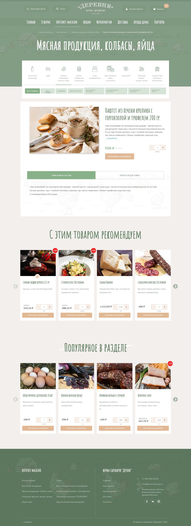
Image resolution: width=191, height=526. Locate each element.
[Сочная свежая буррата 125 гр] (38, 263)
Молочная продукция (32, 77)
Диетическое (75, 91)
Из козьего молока (91, 91)
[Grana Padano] (114, 263)
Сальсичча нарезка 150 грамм (152, 282)
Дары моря (126, 76)
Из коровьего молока (112, 91)
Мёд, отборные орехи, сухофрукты (110, 78)
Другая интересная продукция (79, 78)
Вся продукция (28, 480)
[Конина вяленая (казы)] (76, 376)
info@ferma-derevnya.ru (152, 484)
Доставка (107, 496)
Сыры (48, 76)
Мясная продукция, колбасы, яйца (63, 78)
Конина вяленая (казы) (71, 395)
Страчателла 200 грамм (72, 282)
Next (174, 285)
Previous (14, 285)
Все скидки (47, 91)
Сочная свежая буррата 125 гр (36, 282)
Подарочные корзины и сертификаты (157, 78)
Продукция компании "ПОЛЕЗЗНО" (72, 496)
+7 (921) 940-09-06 (150, 479)
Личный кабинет (136, 9)
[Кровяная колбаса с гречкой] (114, 376)
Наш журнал (108, 486)
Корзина (162, 7)
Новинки (61, 91)
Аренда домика (110, 491)
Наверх (28, 522)
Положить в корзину (119, 156)
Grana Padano (106, 282)
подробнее (112, 138)
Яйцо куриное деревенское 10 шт (38, 395)
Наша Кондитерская (94, 77)
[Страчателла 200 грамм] (76, 263)
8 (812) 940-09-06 (38, 9)
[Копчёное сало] (153, 376)
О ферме (107, 480)
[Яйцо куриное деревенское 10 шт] (38, 376)
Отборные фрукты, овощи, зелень (142, 78)
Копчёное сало (144, 395)
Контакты (107, 502)
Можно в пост (156, 91)
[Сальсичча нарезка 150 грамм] (153, 263)
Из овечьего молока (135, 91)
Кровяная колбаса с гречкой (112, 395)
